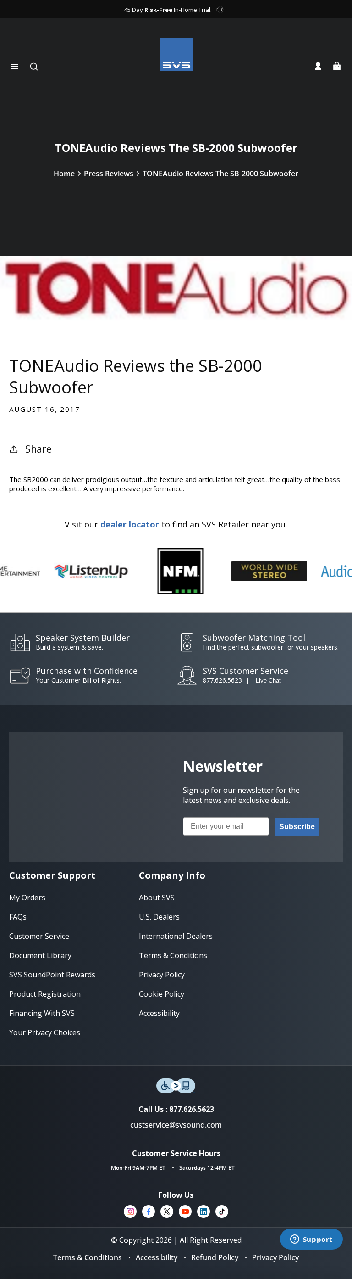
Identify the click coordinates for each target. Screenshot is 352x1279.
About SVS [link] (157, 897)
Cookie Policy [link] (161, 994)
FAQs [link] (18, 917)
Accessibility (156, 1257)
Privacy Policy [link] (162, 975)
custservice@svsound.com (176, 1125)
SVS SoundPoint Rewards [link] (52, 975)
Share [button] (38, 449)
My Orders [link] (27, 897)
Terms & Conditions (87, 1257)
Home (64, 173)
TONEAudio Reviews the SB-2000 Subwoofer (220, 173)
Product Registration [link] (45, 994)
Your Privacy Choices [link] (44, 1032)
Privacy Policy (275, 1257)
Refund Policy (214, 1257)
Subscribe (297, 826)
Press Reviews (108, 173)
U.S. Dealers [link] (159, 917)
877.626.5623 (222, 680)
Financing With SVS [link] (42, 1013)
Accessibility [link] (159, 1013)
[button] (14, 66)
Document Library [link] (40, 955)
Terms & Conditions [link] (173, 955)
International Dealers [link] (176, 936)
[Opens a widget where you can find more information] (311, 1240)
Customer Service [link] (39, 936)
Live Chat (268, 680)
